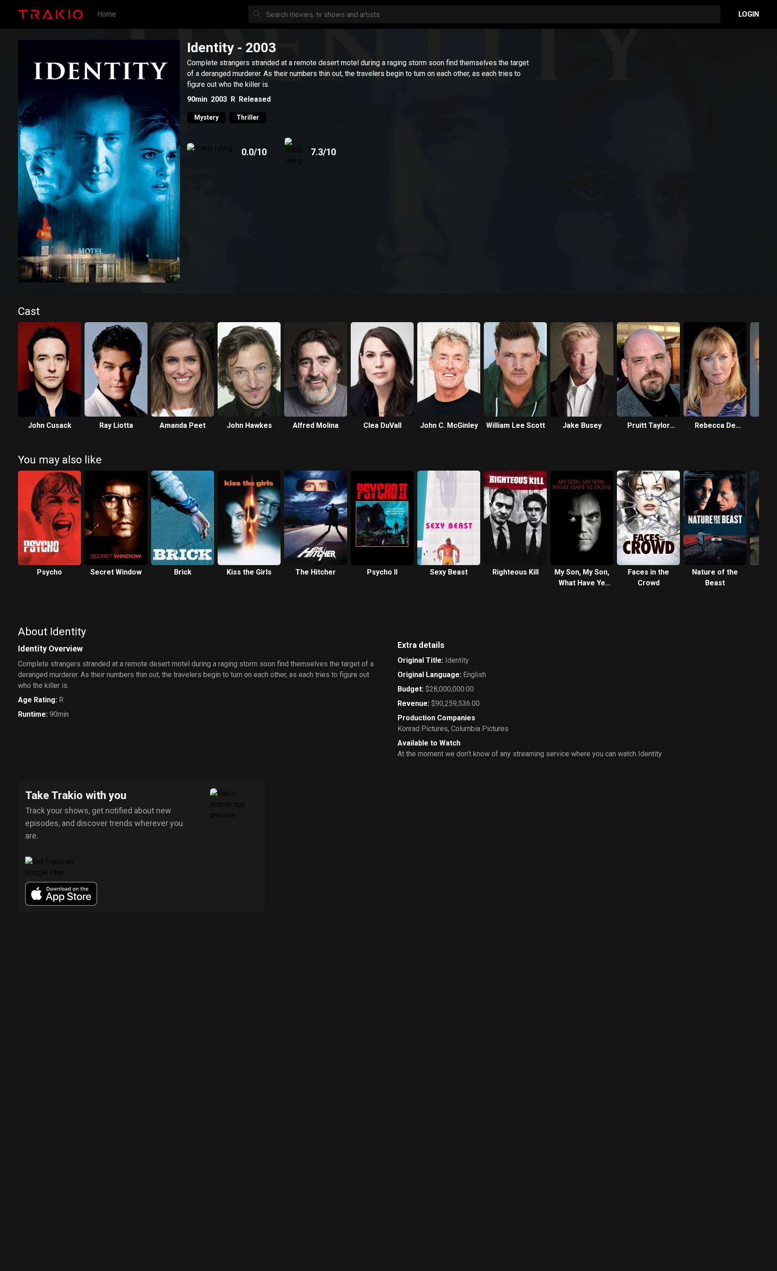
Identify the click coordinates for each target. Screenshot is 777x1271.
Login (748, 14)
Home (106, 14)
